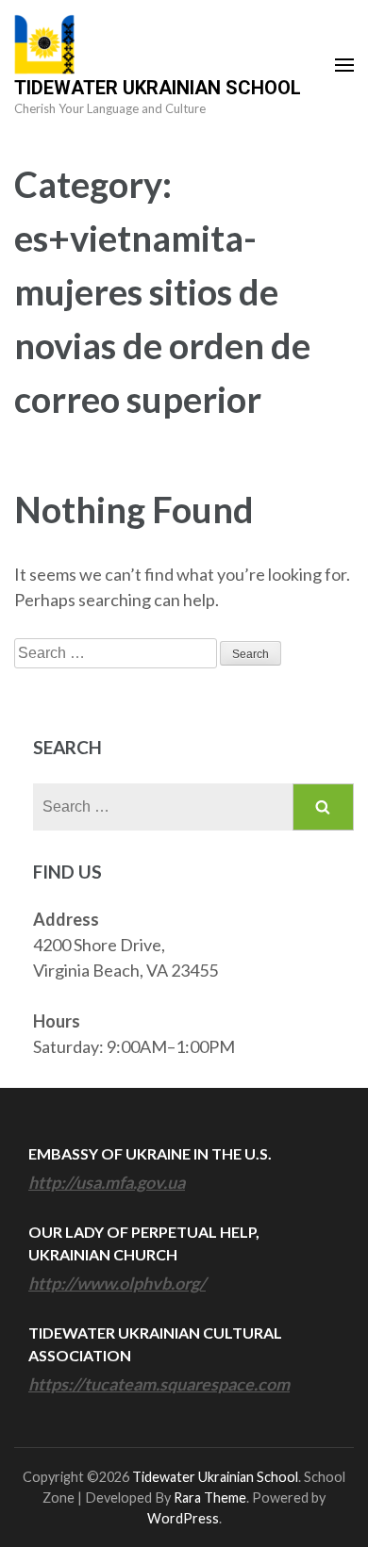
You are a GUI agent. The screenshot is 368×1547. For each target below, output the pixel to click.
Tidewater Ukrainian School (157, 87)
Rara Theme (210, 1497)
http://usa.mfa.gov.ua (106, 1182)
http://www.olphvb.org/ (117, 1283)
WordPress (183, 1518)
